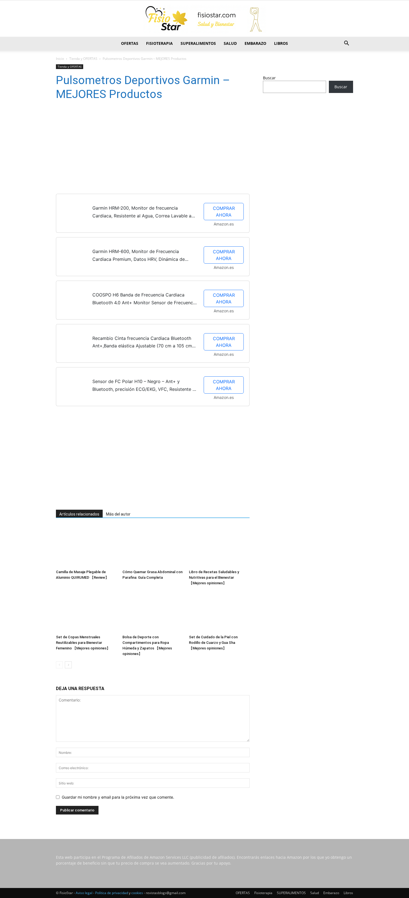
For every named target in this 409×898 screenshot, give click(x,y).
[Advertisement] (145, 148)
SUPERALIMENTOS (198, 43)
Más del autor (118, 514)
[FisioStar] (204, 18)
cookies (137, 892)
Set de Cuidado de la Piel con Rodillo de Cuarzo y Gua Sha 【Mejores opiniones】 (213, 642)
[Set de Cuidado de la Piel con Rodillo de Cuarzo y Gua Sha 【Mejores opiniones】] (219, 611)
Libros (281, 43)
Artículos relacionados (79, 514)
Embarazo (255, 43)
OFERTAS (129, 43)
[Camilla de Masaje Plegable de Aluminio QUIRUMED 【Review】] (86, 546)
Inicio (60, 58)
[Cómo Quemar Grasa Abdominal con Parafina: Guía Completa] (152, 546)
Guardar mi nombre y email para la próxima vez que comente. (118, 797)
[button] (346, 43)
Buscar (269, 77)
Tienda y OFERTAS (83, 58)
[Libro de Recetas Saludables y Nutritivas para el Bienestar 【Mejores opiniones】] (219, 546)
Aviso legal (84, 892)
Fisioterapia (159, 43)
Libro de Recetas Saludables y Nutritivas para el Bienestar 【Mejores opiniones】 (214, 577)
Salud (230, 43)
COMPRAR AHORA (224, 211)
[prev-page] (59, 664)
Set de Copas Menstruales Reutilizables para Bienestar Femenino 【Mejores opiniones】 (83, 642)
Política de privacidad (111, 892)
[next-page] (68, 664)
